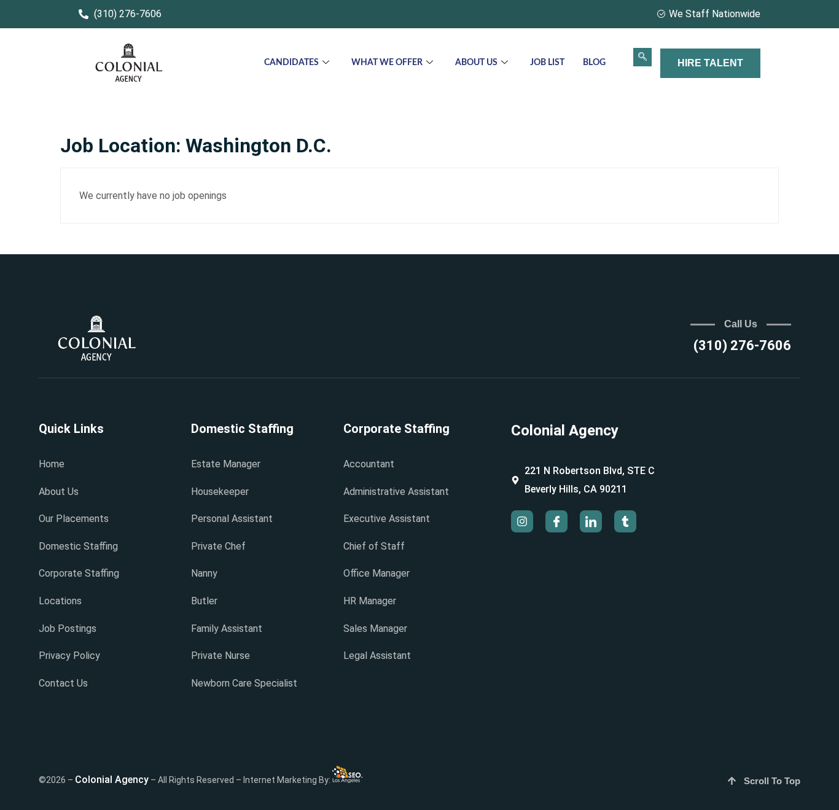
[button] (642, 57)
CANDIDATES (291, 62)
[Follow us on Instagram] (522, 521)
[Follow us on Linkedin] (591, 521)
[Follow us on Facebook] (556, 521)
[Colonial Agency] (129, 64)
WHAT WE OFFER (387, 62)
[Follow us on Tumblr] (625, 521)
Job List (547, 62)
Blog (594, 62)
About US (476, 62)
